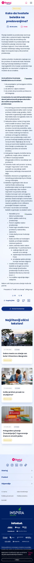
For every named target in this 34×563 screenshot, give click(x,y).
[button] (17, 470)
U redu (17, 560)
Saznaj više (30, 553)
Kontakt (4, 500)
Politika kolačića (22, 496)
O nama (4, 492)
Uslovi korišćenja (22, 492)
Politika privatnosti (7, 496)
